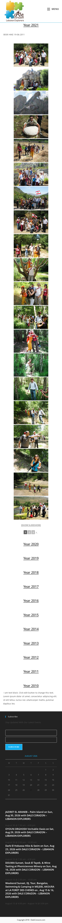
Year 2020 (31, 544)
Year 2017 (31, 586)
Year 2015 (31, 615)
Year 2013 (31, 643)
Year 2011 (31, 671)
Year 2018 (31, 572)
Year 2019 (31, 558)
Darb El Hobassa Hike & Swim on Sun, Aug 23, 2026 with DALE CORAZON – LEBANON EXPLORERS (29, 849)
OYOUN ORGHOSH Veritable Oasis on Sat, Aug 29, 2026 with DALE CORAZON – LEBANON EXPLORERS (29, 832)
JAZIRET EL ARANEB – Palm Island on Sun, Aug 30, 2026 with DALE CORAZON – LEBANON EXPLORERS (29, 815)
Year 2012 (31, 657)
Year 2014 (31, 629)
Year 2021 (31, 25)
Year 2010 (31, 685)
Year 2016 (31, 600)
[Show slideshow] (31, 525)
